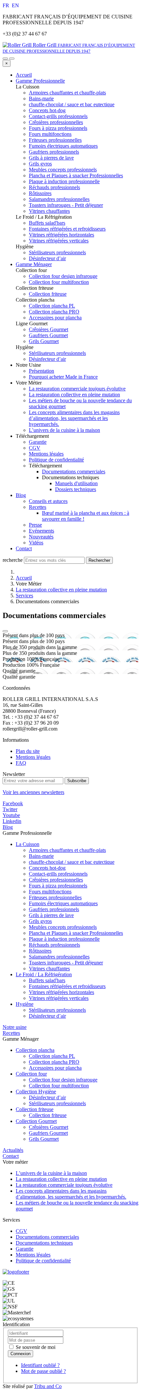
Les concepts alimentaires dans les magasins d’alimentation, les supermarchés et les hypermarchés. (74, 418)
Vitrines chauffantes (49, 968)
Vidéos (36, 542)
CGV (34, 448)
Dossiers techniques (75, 489)
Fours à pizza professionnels (58, 885)
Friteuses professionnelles (55, 897)
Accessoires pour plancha (55, 1068)
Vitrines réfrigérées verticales (59, 998)
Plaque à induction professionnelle (64, 939)
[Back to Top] (5, 631)
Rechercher (99, 560)
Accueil (24, 75)
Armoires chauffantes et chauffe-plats (67, 850)
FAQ (21, 763)
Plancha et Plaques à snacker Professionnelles (76, 933)
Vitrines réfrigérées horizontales (61, 992)
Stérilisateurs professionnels (57, 1010)
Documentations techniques (44, 1243)
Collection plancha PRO (54, 1062)
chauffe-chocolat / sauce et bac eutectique (71, 862)
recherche (13, 560)
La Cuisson (27, 844)
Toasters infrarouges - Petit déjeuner (66, 962)
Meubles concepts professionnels (63, 927)
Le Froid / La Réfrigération (44, 974)
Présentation (41, 371)
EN (15, 5)
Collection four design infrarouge (63, 1079)
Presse (35, 525)
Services (24, 595)
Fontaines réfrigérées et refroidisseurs (67, 986)
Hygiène (24, 1004)
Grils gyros (40, 921)
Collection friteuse (34, 1109)
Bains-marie (41, 856)
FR (6, 5)
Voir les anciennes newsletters (33, 792)
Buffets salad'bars (47, 980)
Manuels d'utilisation (76, 483)
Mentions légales (46, 454)
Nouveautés (41, 536)
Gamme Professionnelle (40, 81)
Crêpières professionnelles (56, 879)
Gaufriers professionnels (54, 909)
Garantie (38, 442)
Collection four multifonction (59, 1085)
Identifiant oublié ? (40, 1365)
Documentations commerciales (73, 471)
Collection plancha (35, 1050)
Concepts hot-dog (47, 868)
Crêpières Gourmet (48, 1127)
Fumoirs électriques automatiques (63, 903)
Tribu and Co (48, 1386)
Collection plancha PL (52, 1056)
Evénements (41, 531)
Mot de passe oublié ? (43, 1371)
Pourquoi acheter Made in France (63, 377)
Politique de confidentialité (56, 459)
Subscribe (76, 780)
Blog (21, 495)
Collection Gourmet (36, 1121)
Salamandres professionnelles (59, 956)
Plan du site (28, 751)
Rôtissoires (40, 951)
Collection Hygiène (36, 1091)
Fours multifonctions (50, 891)
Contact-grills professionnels (58, 874)
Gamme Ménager (34, 264)
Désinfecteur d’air (47, 1016)
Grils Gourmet (44, 1139)
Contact (24, 548)
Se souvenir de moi (34, 1347)
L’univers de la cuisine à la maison (64, 430)
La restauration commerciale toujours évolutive (77, 388)
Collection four (31, 1074)
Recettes (37, 507)
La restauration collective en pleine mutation (74, 394)
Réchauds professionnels (54, 945)
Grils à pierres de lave (51, 915)
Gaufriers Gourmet (48, 1133)
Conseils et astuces (48, 501)
